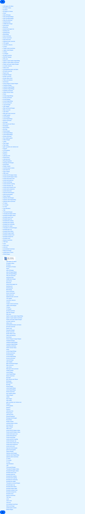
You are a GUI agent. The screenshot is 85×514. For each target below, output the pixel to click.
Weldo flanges (6, 254)
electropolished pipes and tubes (10, 69)
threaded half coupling (8, 222)
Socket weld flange (7, 182)
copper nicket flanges (8, 50)
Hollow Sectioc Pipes (8, 92)
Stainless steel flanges (8, 197)
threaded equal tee (7, 219)
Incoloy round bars (7, 97)
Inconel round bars (7, 102)
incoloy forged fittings (8, 95)
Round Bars (6, 164)
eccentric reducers (7, 66)
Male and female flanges (9, 108)
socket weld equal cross (8, 178)
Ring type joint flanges (8, 162)
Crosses (5, 51)
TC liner (5, 206)
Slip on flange (6, 171)
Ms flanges (5, 125)
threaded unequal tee (8, 236)
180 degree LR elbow (8, 6)
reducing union (6, 159)
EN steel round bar (7, 71)
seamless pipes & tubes (8, 168)
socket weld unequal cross (9, 187)
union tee (5, 247)
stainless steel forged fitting (9, 199)
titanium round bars (7, 240)
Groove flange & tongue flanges (10, 83)
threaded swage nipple (8, 233)
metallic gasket (6, 115)
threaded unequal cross (8, 234)
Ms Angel (5, 122)
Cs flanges (5, 53)
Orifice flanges (6, 139)
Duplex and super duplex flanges (11, 64)
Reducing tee (6, 157)
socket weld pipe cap (8, 185)
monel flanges (6, 117)
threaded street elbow (8, 231)
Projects (5, 148)
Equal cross (6, 73)
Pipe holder (6, 145)
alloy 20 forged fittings (8, 16)
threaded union (6, 238)
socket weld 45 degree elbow (10, 175)
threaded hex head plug (8, 224)
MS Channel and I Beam (9, 124)
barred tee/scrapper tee (8, 29)
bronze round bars (7, 37)
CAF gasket (6, 43)
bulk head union (7, 39)
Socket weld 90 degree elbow (10, 176)
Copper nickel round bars (9, 48)
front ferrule (5, 81)
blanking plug (6, 32)
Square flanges (6, 196)
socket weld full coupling (9, 183)
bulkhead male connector (9, 41)
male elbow (6, 111)
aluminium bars (6, 22)
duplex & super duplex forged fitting (11, 60)
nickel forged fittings (8, 132)
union (4, 243)
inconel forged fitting (8, 101)
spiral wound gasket (8, 194)
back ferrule (6, 25)
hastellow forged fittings (8, 87)
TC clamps (5, 204)
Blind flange (6, 34)
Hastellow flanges (7, 85)
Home (4, 94)
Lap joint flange (6, 104)
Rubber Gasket (6, 166)
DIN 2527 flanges (7, 57)
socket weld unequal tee (9, 189)
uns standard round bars (9, 248)
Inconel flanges (6, 99)
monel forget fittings (7, 118)
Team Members (6, 208)
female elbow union (7, 78)
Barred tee (5, 27)
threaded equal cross (8, 217)
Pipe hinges (6, 143)
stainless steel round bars (9, 201)
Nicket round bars (7, 136)
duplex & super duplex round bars (11, 62)
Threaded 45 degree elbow (9, 213)
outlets (4, 141)
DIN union (5, 59)
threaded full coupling (8, 220)
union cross (6, 245)
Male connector (6, 110)
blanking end (6, 30)
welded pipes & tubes (8, 252)
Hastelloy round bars (8, 90)
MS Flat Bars (6, 127)
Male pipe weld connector (9, 113)
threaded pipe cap (7, 229)
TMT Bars (5, 241)
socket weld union (7, 190)
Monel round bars (7, 120)
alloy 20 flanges (7, 15)
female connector (7, 76)
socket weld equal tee (8, 180)
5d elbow (5, 9)
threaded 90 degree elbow (9, 215)
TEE (4, 210)
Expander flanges (7, 74)
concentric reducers (7, 44)
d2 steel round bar (7, 55)
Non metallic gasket (7, 138)
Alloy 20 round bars (7, 20)
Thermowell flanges (7, 212)
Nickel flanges (6, 131)
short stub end (6, 169)
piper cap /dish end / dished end (10, 146)
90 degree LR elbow (8, 11)
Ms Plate (5, 129)
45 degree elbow (7, 7)
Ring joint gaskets (7, 160)
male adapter (6, 106)
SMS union (5, 173)
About (4, 13)
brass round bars (7, 36)
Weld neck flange (7, 250)
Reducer (5, 152)
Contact (5, 46)
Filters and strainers (7, 80)
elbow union (6, 67)
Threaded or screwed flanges (10, 227)
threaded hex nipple (8, 226)
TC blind (5, 203)
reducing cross (6, 155)
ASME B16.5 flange (7, 23)
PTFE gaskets (6, 150)
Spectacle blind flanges (8, 192)
